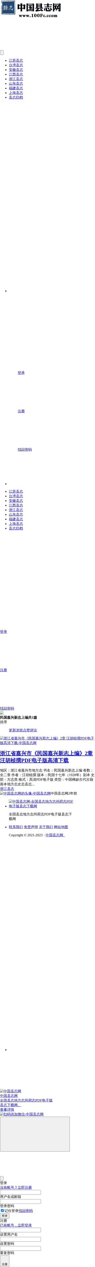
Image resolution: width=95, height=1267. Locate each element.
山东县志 (16, 83)
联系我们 (16, 827)
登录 (5, 1215)
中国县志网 (55, 835)
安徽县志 (16, 70)
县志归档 (16, 97)
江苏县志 (16, 60)
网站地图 (61, 827)
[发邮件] (52, 1046)
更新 (12, 730)
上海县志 (16, 93)
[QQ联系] (52, 925)
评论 (33, 730)
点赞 (26, 730)
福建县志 (16, 88)
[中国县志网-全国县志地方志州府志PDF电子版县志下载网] (42, 806)
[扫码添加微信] (47, 1114)
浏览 (19, 730)
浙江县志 (16, 79)
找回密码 (26, 1211)
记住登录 (11, 1211)
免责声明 (31, 827)
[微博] (42, 959)
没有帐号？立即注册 (16, 1187)
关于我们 (46, 827)
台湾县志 (16, 65)
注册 (5, 1264)
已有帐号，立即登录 (16, 1225)
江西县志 (16, 74)
